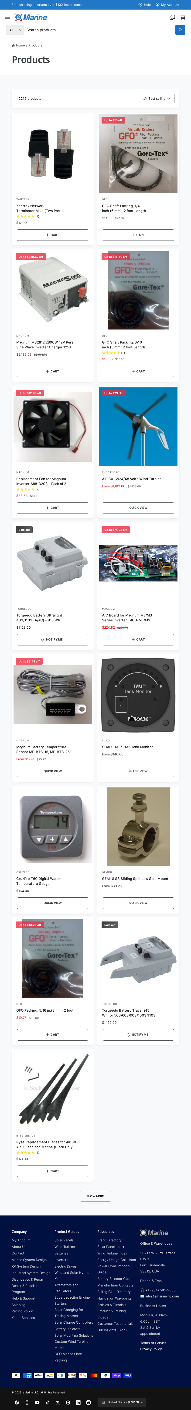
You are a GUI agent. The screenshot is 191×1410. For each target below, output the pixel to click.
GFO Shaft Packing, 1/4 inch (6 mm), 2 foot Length (124, 208)
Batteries (61, 1253)
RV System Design (26, 1266)
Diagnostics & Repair (28, 1279)
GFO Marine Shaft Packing (68, 1357)
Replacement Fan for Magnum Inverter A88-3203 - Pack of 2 (41, 481)
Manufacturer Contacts (115, 1285)
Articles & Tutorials (111, 1305)
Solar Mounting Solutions (74, 1335)
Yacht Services (23, 1318)
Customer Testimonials (115, 1323)
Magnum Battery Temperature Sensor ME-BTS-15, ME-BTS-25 (43, 749)
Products (35, 45)
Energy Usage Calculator (116, 1260)
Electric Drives (66, 1266)
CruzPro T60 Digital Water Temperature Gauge (38, 881)
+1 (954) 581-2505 (160, 1290)
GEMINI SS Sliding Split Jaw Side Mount (135, 879)
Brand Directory (109, 1240)
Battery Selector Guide (114, 1279)
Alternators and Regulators (66, 1288)
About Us (19, 1247)
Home (20, 45)
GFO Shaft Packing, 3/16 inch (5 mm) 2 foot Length (123, 344)
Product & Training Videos (111, 1314)
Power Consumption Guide (113, 1269)
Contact (18, 1253)
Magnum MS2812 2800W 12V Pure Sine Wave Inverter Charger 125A (45, 344)
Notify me (54, 639)
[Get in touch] (172, 17)
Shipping (18, 1305)
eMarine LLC (30, 1392)
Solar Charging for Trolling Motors (69, 1313)
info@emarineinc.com (162, 1296)
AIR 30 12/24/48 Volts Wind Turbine (132, 479)
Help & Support (23, 1298)
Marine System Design (29, 1260)
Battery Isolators (67, 1329)
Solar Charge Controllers (74, 1322)
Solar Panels (64, 1240)
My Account (170, 5)
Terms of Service (153, 1343)
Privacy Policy (151, 1349)
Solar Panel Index (110, 1247)
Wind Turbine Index (112, 1253)
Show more (95, 1196)
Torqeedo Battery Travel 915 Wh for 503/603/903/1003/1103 (129, 1012)
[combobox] (105, 30)
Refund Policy (22, 1311)
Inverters (61, 1260)
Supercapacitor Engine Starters (72, 1300)
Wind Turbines (66, 1247)
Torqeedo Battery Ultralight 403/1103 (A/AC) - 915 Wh (39, 617)
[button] (7, 17)
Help (147, 5)
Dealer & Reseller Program (25, 1289)
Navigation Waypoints (114, 1298)
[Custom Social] (88, 1402)
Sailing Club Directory (114, 1292)
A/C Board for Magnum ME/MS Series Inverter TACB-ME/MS (127, 617)
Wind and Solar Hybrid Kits (72, 1276)
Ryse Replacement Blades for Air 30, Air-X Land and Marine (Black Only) (46, 1144)
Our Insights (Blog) (112, 1330)
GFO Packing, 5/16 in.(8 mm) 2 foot (45, 1010)
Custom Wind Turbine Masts (71, 1344)
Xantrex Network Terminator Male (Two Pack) (39, 208)
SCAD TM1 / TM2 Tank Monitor (127, 747)
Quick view (138, 508)
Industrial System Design (31, 1273)
